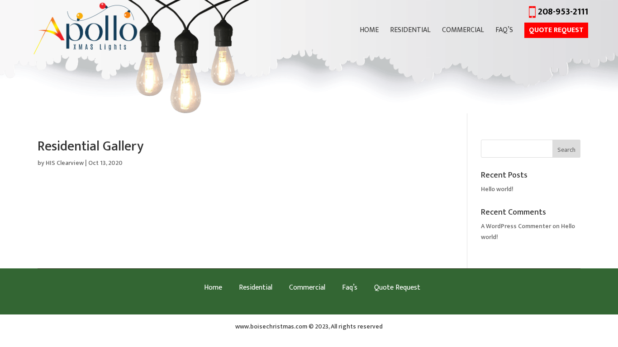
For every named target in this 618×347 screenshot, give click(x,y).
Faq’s (504, 31)
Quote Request (556, 30)
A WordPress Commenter (516, 226)
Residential (410, 31)
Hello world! (497, 189)
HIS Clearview (65, 163)
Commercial (463, 31)
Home (369, 31)
